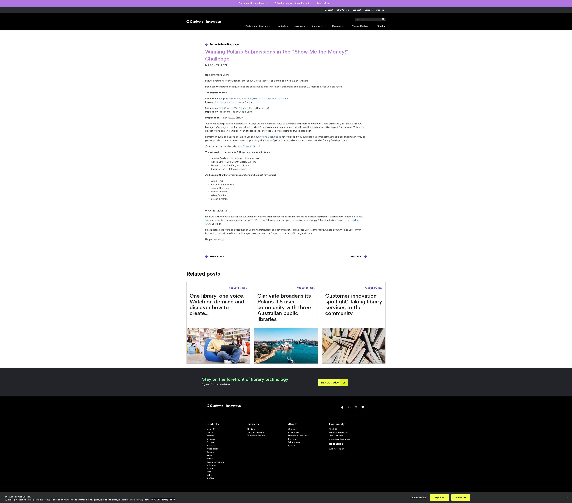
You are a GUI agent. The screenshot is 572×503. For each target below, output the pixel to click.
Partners (292, 439)
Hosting (251, 429)
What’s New (343, 10)
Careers (292, 445)
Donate (210, 452)
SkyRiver (211, 478)
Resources (337, 26)
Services (299, 26)
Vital (209, 472)
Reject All (439, 497)
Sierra (209, 455)
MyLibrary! (211, 465)
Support (357, 10)
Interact (210, 435)
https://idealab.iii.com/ (248, 146)
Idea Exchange (336, 435)
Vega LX (211, 429)
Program (211, 442)
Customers (293, 432)
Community (317, 26)
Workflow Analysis (256, 435)
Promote (211, 445)
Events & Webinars (338, 432)
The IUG (333, 429)
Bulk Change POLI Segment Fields (237, 108)
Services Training (255, 432)
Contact (329, 10)
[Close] (567, 497)
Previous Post (218, 256)
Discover (211, 439)
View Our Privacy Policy (163, 500)
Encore (210, 468)
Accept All (461, 497)
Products (281, 26)
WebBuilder (212, 449)
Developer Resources (339, 439)
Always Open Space (270, 136)
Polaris (210, 458)
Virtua (209, 475)
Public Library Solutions (256, 26)
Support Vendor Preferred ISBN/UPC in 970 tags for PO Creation (254, 98)
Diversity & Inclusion (298, 435)
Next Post (356, 256)
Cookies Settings (418, 497)
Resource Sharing (215, 462)
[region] (286, 497)
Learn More (323, 3)
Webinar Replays (360, 26)
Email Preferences (374, 10)
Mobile (210, 432)
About (380, 26)
